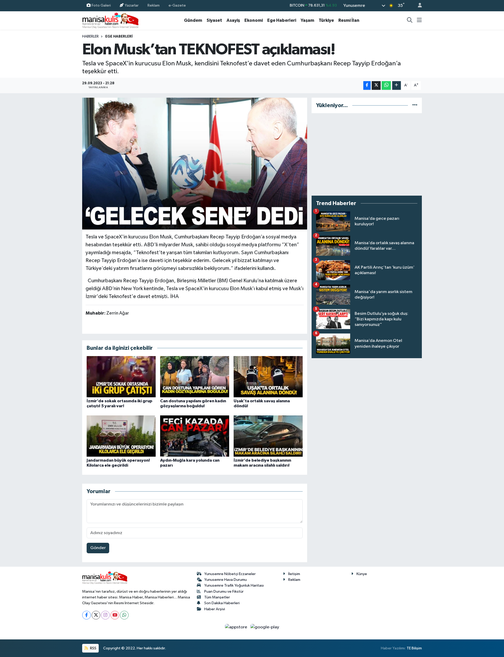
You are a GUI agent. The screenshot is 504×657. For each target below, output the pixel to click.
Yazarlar (132, 5)
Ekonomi (253, 20)
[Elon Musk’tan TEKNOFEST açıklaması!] (194, 164)
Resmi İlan (348, 20)
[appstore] (236, 627)
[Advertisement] (367, 154)
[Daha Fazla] (396, 85)
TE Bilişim (414, 648)
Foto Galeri (101, 5)
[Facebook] (86, 615)
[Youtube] (115, 615)
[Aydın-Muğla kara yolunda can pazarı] (194, 436)
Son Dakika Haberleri (222, 603)
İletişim (294, 574)
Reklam (154, 5)
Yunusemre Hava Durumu (225, 580)
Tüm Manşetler (217, 597)
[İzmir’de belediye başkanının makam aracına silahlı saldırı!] (268, 436)
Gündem (193, 20)
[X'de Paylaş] (376, 85)
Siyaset (214, 20)
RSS (92, 648)
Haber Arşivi (214, 609)
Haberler (90, 36)
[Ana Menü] (419, 20)
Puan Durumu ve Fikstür (224, 591)
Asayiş (233, 20)
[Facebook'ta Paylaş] (367, 85)
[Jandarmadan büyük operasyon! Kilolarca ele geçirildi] (121, 436)
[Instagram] (105, 615)
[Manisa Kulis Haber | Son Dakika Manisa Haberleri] (110, 20)
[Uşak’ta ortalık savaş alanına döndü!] (268, 376)
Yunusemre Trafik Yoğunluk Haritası (234, 585)
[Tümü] (414, 105)
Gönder (98, 548)
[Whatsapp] (124, 615)
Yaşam (307, 20)
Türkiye (326, 20)
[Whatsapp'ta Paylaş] (386, 85)
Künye (361, 574)
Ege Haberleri (281, 20)
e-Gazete (177, 5)
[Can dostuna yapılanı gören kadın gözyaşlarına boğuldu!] (194, 376)
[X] (96, 615)
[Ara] (410, 20)
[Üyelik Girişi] (417, 5)
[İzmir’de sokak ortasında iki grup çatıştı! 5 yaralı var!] (121, 376)
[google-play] (264, 627)
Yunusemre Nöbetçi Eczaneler (230, 574)
